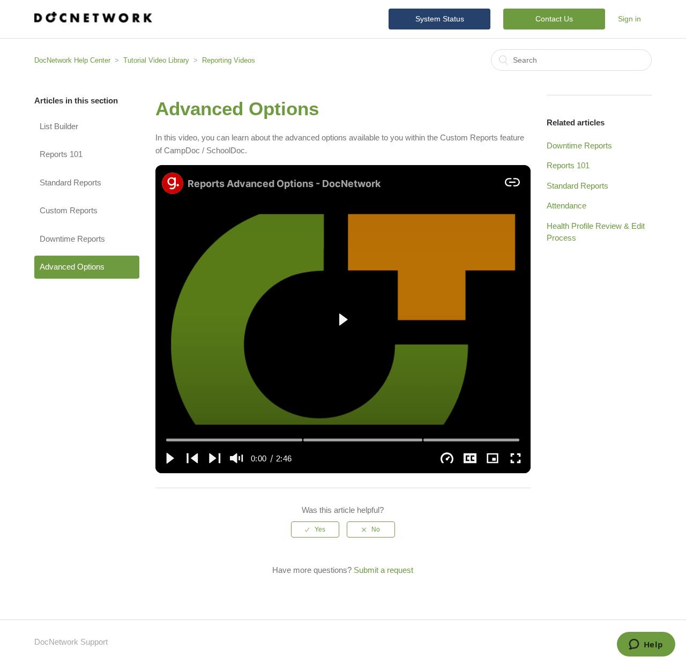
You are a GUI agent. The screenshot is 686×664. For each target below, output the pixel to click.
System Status (439, 18)
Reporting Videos (228, 60)
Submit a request (383, 570)
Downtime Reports (72, 238)
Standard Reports (70, 182)
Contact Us (554, 18)
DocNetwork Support (71, 641)
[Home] (93, 19)
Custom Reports (69, 210)
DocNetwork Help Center (72, 60)
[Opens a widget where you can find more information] (645, 645)
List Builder (59, 126)
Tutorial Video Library (156, 60)
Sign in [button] (629, 18)
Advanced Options (72, 266)
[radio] (315, 529)
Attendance (566, 205)
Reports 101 (61, 154)
